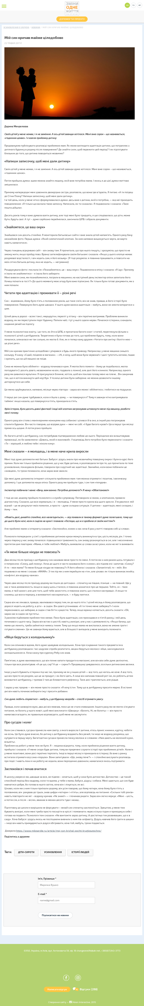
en (140, 5)
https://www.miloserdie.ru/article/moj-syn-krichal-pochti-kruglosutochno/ (59, 830)
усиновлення (53, 852)
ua (127, 5)
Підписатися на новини (55, 915)
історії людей (80, 852)
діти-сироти (26, 852)
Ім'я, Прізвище (47, 878)
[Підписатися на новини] (55, 910)
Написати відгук (57, 989)
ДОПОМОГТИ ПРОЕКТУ (72, 19)
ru (133, 5)
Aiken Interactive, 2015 (84, 1002)
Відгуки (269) (89, 989)
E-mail (42, 894)
